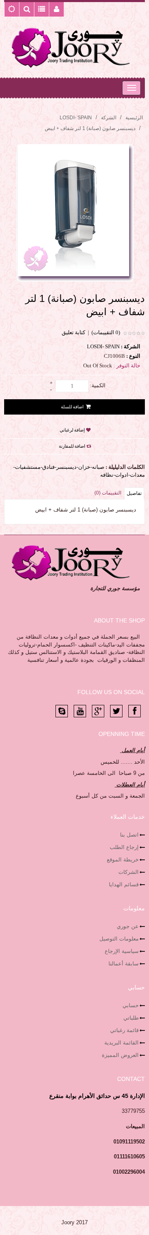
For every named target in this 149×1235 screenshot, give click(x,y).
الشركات (128, 872)
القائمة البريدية (121, 1043)
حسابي (131, 1005)
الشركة (108, 118)
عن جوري (128, 926)
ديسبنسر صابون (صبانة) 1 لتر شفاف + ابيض (90, 128)
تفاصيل (134, 493)
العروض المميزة (120, 1055)
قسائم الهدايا (124, 884)
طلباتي (131, 1018)
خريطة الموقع (123, 859)
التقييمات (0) (107, 493)
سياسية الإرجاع (122, 951)
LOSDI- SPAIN (76, 118)
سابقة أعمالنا (123, 963)
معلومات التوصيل (119, 939)
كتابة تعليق (73, 332)
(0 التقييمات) (105, 332)
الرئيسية (134, 118)
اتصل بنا (129, 835)
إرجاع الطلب (124, 847)
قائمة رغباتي (124, 1030)
